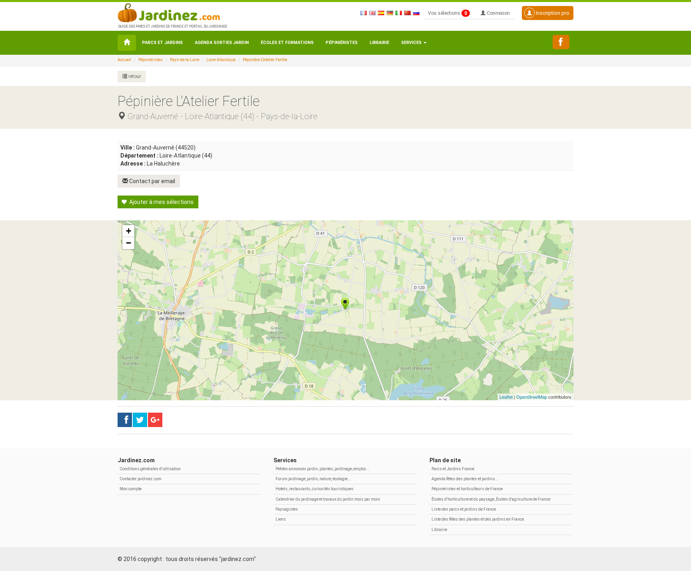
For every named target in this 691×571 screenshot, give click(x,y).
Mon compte (131, 489)
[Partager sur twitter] (140, 420)
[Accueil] (127, 43)
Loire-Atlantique (221, 60)
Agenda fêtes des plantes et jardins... (465, 479)
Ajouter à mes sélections (161, 202)
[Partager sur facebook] (125, 420)
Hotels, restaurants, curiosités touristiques (314, 489)
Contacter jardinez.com (141, 479)
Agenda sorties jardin (222, 42)
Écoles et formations (287, 42)
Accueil (124, 60)
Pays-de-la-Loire (184, 60)
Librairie (379, 42)
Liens (281, 519)
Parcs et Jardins (162, 42)
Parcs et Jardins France (452, 469)
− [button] (128, 243)
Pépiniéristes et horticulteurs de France (467, 489)
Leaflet (506, 396)
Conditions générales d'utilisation (150, 469)
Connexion (497, 13)
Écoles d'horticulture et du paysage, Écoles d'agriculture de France (490, 499)
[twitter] (155, 420)
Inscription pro (552, 13)
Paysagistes (287, 509)
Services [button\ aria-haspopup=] (412, 42)
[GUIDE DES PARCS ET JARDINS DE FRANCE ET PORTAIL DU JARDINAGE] (172, 12)
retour (134, 76)
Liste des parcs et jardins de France (463, 509)
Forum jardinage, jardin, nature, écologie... (313, 479)
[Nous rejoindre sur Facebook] (561, 42)
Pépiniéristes (341, 42)
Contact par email (151, 181)
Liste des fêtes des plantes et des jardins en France (477, 519)
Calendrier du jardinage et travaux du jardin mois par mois (328, 499)
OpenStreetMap (531, 396)
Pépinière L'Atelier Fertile (265, 60)
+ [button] (128, 231)
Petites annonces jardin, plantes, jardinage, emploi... (322, 469)
